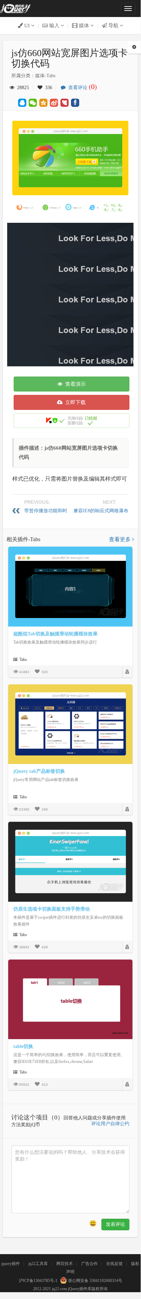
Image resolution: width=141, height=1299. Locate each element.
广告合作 (89, 1263)
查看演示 (74, 384)
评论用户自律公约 (110, 1123)
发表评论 (115, 1224)
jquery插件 (10, 1263)
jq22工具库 (38, 1263)
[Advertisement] (70, 293)
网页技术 (64, 1263)
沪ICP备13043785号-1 (38, 1280)
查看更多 (120, 539)
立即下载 (74, 402)
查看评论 (81, 87)
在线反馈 (114, 1263)
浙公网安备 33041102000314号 (94, 1280)
